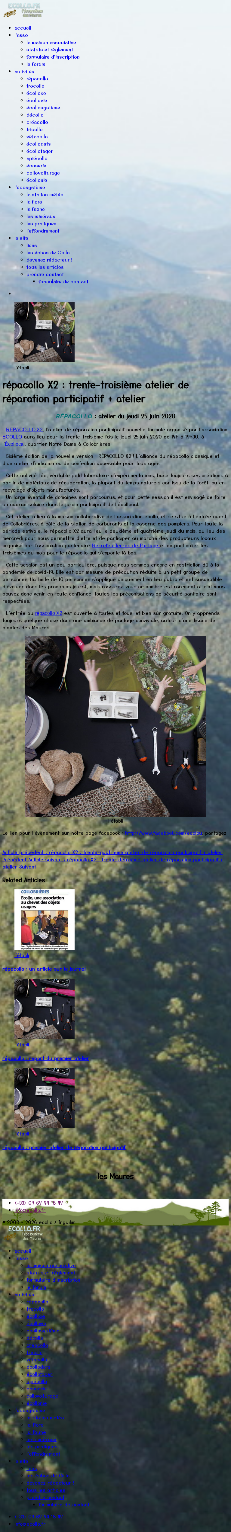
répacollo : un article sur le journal (44, 968)
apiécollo (37, 158)
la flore (34, 202)
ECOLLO (12, 436)
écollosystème (43, 107)
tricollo (34, 129)
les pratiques (41, 223)
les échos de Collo (48, 252)
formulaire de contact (63, 281)
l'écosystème (29, 187)
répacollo (37, 78)
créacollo (37, 122)
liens (31, 245)
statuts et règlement (49, 50)
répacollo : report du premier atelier (45, 1057)
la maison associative (51, 42)
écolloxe (36, 93)
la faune (35, 209)
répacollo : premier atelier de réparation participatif (64, 1147)
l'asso (21, 35)
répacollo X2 (48, 613)
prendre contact (45, 274)
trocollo (35, 86)
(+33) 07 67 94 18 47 (38, 1202)
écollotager (39, 151)
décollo (35, 115)
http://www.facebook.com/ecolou (163, 832)
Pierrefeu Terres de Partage (126, 545)
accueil (22, 28)
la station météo (44, 194)
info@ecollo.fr (30, 1209)
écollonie (36, 180)
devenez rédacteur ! (49, 260)
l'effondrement (43, 231)
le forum (35, 64)
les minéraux (40, 216)
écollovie (36, 100)
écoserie (36, 165)
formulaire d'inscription (53, 57)
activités (24, 71)
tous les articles (45, 267)
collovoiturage (43, 173)
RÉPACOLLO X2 (24, 429)
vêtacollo (37, 136)
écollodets (38, 144)
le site (21, 238)
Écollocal (15, 444)
